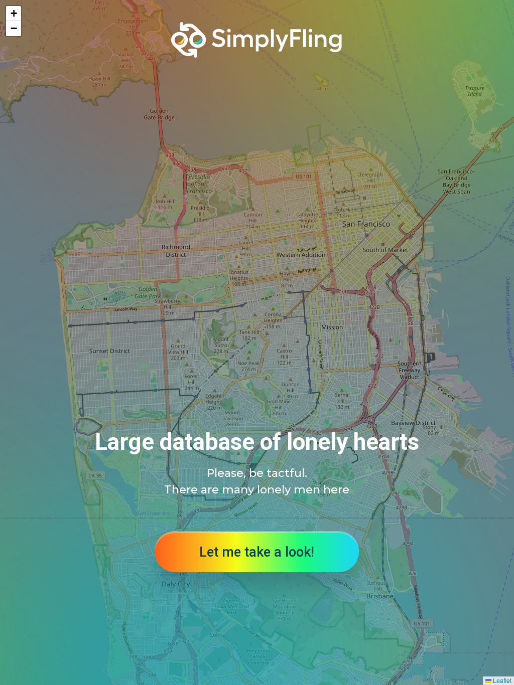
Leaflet (501, 680)
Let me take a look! (256, 552)
